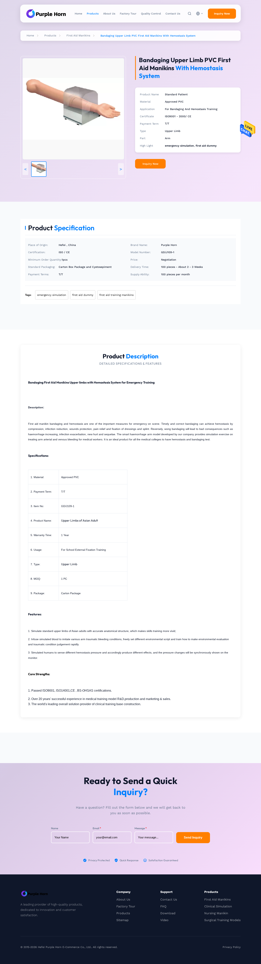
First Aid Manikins (78, 35)
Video (164, 920)
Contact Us (172, 13)
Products (93, 13)
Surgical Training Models (222, 920)
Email (97, 828)
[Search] (189, 13)
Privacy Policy (232, 947)
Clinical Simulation (218, 906)
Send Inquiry (193, 837)
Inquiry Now (222, 13)
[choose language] (199, 13)
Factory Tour (128, 13)
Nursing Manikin (216, 913)
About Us (109, 13)
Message (141, 828)
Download (167, 913)
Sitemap (122, 920)
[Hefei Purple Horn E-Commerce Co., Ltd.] (46, 13)
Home (78, 13)
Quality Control (151, 13)
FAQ (163, 906)
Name (54, 828)
